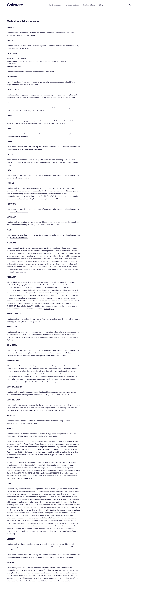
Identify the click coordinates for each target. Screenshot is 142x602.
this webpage (49, 309)
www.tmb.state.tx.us (15, 457)
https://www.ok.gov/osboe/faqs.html (52, 355)
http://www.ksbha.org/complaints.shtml (44, 199)
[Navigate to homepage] (15, 5)
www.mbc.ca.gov (14, 66)
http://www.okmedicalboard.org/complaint (50, 353)
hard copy (50, 72)
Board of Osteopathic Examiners (60, 557)
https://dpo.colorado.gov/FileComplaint (22, 85)
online (28, 72)
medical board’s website (19, 136)
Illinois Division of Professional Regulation (26, 149)
